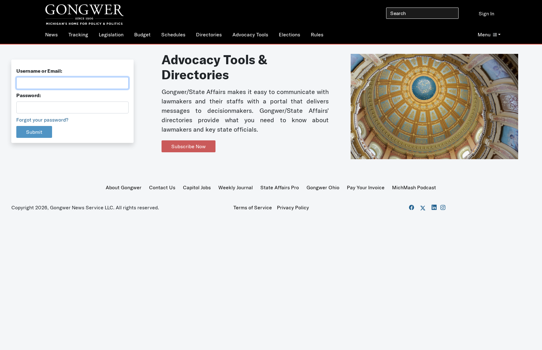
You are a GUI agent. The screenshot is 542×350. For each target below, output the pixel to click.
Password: (28, 95)
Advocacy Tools (250, 34)
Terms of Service (252, 207)
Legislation (111, 34)
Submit (34, 132)
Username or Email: (39, 71)
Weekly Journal (235, 187)
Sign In (486, 13)
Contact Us (162, 187)
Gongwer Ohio (322, 187)
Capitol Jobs (197, 187)
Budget (142, 34)
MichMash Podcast (414, 187)
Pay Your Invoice (366, 187)
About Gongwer (123, 187)
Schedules (173, 34)
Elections (289, 34)
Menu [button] (484, 34)
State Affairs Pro (279, 187)
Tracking (78, 34)
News (51, 34)
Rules (317, 34)
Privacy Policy (293, 207)
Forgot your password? (42, 120)
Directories (209, 34)
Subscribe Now (188, 146)
